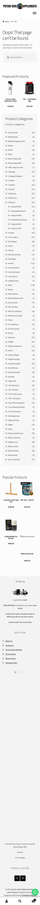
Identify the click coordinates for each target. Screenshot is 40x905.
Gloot (10, 246)
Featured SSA (16, 224)
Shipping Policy (11, 663)
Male (10, 285)
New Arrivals (13, 302)
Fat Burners (12, 198)
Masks (10, 289)
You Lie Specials (14, 459)
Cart (31, 899)
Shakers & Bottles (15, 346)
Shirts (10, 350)
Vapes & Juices (13, 420)
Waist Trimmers (14, 438)
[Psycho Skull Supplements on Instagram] (17, 878)
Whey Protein (13, 451)
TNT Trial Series (14, 398)
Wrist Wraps (12, 455)
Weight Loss (13, 442)
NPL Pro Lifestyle (15, 311)
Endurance (12, 193)
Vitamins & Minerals (15, 433)
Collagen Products (15, 176)
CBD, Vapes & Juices (15, 167)
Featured (11, 202)
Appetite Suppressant (16, 141)
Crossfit (11, 189)
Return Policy (10, 658)
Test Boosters (13, 385)
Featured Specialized (19, 220)
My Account (6, 901)
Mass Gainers (13, 294)
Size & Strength (14, 363)
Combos (11, 180)
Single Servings (14, 359)
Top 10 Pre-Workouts (16, 403)
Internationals (13, 267)
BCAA (10, 150)
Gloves (10, 250)
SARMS (10, 342)
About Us (8, 641)
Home (7, 21)
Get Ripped (12, 241)
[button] (35, 892)
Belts (10, 154)
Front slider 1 (13, 237)
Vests (10, 429)
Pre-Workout (13, 324)
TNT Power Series (15, 394)
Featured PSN (16, 215)
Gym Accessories (14, 254)
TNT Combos (13, 390)
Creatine (11, 185)
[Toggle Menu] (34, 13)
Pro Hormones (13, 329)
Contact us (9, 645)
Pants (10, 320)
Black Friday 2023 (14, 159)
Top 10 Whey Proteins (16, 407)
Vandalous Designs (29, 895)
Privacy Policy (10, 654)
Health (11, 263)
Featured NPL (16, 206)
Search (20, 901)
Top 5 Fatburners (14, 411)
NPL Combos (13, 307)
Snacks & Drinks (14, 372)
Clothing (11, 172)
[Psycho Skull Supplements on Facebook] (23, 878)
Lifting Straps (13, 281)
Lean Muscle (12, 276)
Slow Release (13, 368)
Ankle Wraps (13, 137)
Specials (11, 377)
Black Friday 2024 (14, 163)
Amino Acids (12, 132)
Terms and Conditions (13, 650)
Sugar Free (12, 381)
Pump (10, 333)
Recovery (11, 337)
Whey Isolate (13, 446)
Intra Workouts (14, 272)
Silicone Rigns (13, 355)
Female (11, 233)
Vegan (10, 424)
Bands (10, 145)
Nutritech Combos (15, 316)
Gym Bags (12, 259)
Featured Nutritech (18, 211)
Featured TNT (16, 228)
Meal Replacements (15, 298)
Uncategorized (13, 416)
